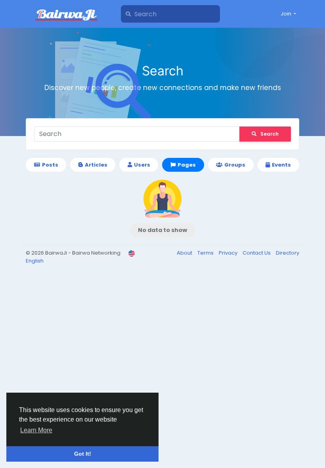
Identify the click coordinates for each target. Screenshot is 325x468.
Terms (206, 253)
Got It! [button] (82, 454)
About (185, 253)
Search (269, 133)
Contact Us (257, 253)
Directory (287, 253)
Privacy (229, 253)
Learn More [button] (36, 430)
